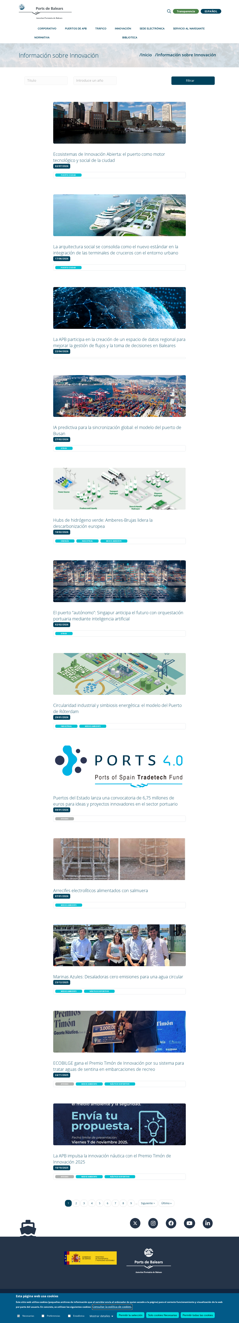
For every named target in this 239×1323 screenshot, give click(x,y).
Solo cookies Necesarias (162, 1315)
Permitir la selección (130, 1315)
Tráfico (100, 28)
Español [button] (211, 11)
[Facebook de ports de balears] (171, 1223)
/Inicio (145, 55)
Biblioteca (129, 37)
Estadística (78, 1316)
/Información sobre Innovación (185, 55)
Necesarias (28, 1316)
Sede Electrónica (152, 28)
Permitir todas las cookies (198, 1315)
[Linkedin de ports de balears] (208, 1223)
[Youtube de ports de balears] (189, 1223)
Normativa (41, 37)
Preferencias (53, 1316)
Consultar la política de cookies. (112, 1307)
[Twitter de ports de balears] (135, 1223)
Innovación (123, 28)
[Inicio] (45, 11)
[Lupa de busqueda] (169, 11)
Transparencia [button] (186, 11)
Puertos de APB (76, 28)
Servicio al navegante (189, 28)
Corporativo (47, 28)
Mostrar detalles (100, 1316)
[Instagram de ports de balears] (153, 1223)
